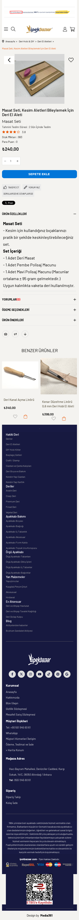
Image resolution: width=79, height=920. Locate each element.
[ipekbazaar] (39, 29)
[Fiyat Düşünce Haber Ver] (25, 334)
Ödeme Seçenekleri (15, 309)
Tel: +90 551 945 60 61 (18, 727)
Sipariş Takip (13, 797)
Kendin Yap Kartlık (15, 482)
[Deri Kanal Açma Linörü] (20, 375)
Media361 (46, 915)
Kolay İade (12, 803)
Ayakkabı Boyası (14, 520)
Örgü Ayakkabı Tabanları (18, 556)
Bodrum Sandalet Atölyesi (19, 630)
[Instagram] (30, 674)
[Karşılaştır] (15, 334)
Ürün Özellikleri (14, 214)
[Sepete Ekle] (25, 416)
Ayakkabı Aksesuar (15, 537)
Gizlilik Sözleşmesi (16, 708)
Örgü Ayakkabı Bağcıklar (18, 572)
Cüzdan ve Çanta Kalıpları (18, 465)
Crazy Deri (11, 495)
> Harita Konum (15, 750)
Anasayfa (11, 691)
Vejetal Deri (11, 512)
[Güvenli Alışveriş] (39, 864)
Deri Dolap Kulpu (14, 616)
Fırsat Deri (11, 506)
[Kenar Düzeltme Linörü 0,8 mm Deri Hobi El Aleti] (59, 376)
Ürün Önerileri (13, 320)
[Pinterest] (57, 674)
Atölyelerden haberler (17, 625)
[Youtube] (39, 674)
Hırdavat (10, 597)
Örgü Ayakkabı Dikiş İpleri (19, 561)
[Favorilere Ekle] (71, 60)
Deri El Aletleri (13, 444)
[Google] (66, 674)
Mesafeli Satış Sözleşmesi (20, 714)
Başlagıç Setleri (14, 454)
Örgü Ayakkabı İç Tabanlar (19, 567)
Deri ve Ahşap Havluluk (17, 605)
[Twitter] (21, 674)
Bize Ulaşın (12, 703)
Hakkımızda (12, 697)
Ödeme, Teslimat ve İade (20, 744)
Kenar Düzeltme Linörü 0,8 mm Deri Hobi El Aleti (58, 404)
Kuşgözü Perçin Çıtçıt (16, 586)
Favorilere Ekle (15, 416)
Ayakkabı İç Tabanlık (16, 531)
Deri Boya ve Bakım (16, 471)
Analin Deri (11, 490)
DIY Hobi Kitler (13, 449)
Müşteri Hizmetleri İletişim (21, 738)
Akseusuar (11, 592)
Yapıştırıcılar (12, 581)
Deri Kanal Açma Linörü (19, 399)
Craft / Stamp (13, 460)
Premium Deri (13, 501)
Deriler (9, 438)
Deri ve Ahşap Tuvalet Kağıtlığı (21, 611)
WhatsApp (12, 733)
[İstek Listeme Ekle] (5, 334)
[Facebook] (12, 674)
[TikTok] (48, 674)
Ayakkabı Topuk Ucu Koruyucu (21, 547)
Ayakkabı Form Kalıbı (17, 542)
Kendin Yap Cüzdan (15, 476)
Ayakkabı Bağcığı (14, 526)
